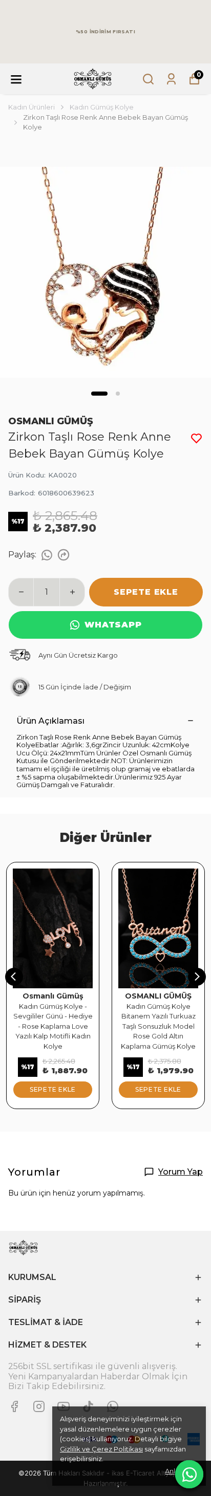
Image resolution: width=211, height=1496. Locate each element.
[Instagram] (39, 1406)
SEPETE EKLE (146, 592)
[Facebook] (14, 1406)
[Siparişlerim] (171, 79)
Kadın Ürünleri (31, 107)
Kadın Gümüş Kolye (102, 107)
